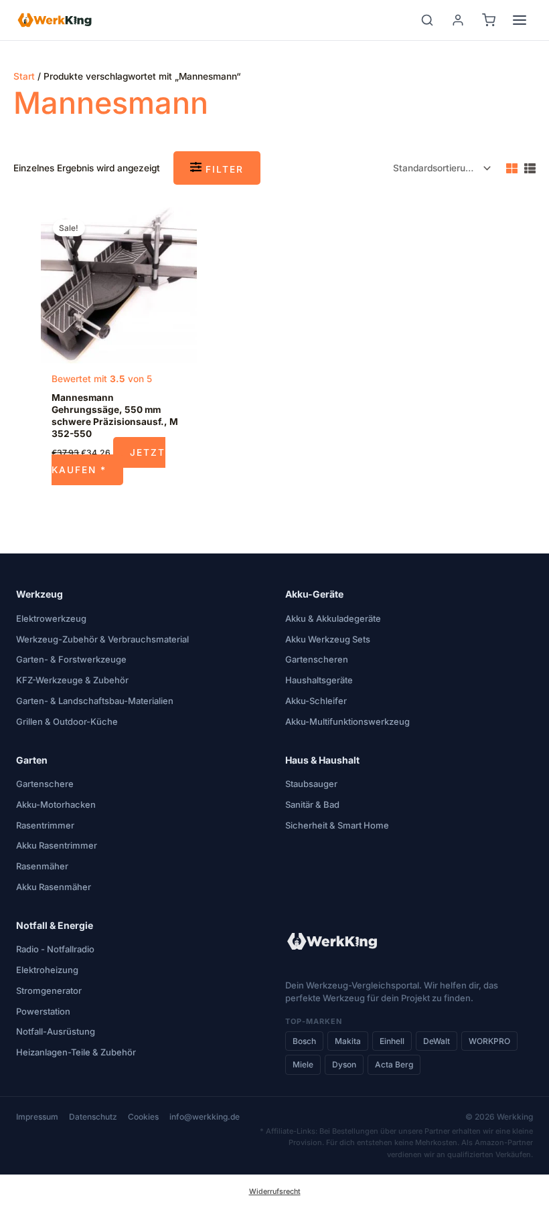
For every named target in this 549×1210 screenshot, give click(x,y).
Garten (32, 760)
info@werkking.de (204, 1117)
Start (24, 76)
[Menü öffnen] (519, 20)
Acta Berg (394, 1064)
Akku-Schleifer (316, 700)
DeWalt (436, 1041)
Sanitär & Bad (312, 804)
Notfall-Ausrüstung (55, 1031)
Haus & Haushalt (322, 760)
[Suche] (427, 20)
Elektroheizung (47, 969)
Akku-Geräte (314, 594)
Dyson (344, 1064)
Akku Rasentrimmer (56, 845)
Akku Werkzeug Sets (327, 639)
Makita (348, 1041)
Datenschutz (93, 1117)
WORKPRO (489, 1041)
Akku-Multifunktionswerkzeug (347, 721)
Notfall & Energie (54, 925)
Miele (303, 1064)
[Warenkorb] (488, 20)
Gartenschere (45, 783)
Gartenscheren (316, 659)
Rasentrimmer (45, 825)
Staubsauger (311, 783)
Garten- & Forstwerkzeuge (71, 659)
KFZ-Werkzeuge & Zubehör (72, 680)
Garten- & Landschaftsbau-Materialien (94, 700)
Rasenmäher (42, 866)
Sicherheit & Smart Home (337, 825)
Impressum (37, 1117)
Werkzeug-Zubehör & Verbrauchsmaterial (102, 639)
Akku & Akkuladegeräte (333, 618)
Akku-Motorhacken (56, 804)
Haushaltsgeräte (319, 680)
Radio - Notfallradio (55, 949)
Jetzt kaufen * (108, 460)
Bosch (304, 1041)
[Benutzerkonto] (458, 20)
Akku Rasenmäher (53, 886)
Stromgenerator (49, 990)
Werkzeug (39, 594)
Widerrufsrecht (275, 1191)
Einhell (392, 1041)
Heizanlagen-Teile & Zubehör (76, 1052)
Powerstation (43, 1011)
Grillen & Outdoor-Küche (67, 721)
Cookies (143, 1117)
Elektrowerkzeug (51, 618)
